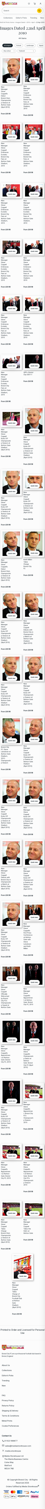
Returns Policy (8, 1405)
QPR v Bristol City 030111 (28, 374)
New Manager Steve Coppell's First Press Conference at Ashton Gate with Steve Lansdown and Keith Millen (28, 936)
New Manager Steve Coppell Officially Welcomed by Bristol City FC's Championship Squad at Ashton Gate (6, 996)
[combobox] (20, 11)
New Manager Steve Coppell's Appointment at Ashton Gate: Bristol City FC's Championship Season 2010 (28, 1174)
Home (12, 22)
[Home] (9, 3)
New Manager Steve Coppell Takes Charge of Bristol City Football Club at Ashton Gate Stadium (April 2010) (17, 1295)
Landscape (30, 45)
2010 (28, 22)
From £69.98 (5, 114)
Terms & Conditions (10, 1416)
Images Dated (20, 22)
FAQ (3, 1395)
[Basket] (34, 3)
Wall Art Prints (4, 22)
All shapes (7, 45)
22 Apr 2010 (40, 22)
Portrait (18, 45)
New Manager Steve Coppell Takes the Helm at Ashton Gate (28, 1226)
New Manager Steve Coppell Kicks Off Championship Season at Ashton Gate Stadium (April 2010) (6, 440)
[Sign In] (40, 3)
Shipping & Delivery (10, 1411)
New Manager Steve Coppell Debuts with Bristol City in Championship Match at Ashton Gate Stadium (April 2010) (28, 632)
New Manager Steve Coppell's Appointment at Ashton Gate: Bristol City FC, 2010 (28, 997)
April (33, 22)
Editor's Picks (21, 18)
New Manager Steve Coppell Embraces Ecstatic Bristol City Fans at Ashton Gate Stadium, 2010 (28, 97)
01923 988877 (11, 1441)
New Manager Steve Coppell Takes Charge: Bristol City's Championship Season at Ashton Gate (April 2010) (6, 1231)
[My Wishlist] (29, 3)
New (42, 18)
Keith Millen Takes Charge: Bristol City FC (28, 564)
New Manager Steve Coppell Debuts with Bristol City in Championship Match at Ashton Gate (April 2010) (6, 879)
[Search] (39, 10)
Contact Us (7, 1436)
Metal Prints (7, 1421)
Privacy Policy (8, 1400)
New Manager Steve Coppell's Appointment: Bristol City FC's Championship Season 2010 (28, 1112)
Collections (8, 18)
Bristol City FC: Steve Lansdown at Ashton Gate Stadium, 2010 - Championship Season (6, 755)
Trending (33, 18)
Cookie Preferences (10, 1426)
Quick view (11, 80)
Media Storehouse (30, 1486)
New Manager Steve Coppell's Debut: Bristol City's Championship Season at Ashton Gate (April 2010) (6, 97)
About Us (6, 1365)
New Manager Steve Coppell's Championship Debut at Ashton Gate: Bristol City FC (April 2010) (28, 1057)
